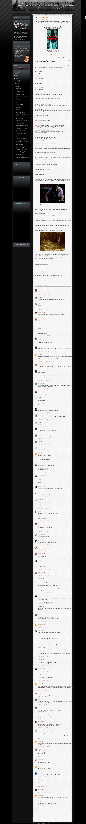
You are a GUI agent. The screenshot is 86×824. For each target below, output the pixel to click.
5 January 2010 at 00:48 (44, 425)
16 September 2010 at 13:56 (45, 770)
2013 (16, 73)
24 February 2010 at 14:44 (44, 671)
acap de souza (40, 312)
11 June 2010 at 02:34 (43, 704)
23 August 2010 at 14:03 (44, 746)
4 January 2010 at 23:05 (44, 294)
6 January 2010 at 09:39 (44, 611)
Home (53, 809)
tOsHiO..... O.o (40, 540)
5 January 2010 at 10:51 (44, 508)
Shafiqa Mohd (40, 453)
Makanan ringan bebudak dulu (21, 126)
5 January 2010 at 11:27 (44, 520)
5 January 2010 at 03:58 (44, 483)
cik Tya (39, 303)
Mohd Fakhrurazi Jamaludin (43, 486)
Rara (39, 422)
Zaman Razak (40, 318)
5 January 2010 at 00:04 (44, 419)
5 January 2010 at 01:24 (44, 438)
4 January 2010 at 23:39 (44, 394)
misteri (45, 19)
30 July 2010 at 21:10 (43, 727)
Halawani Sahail (41, 553)
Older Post (70, 809)
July (17, 81)
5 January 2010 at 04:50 (44, 496)
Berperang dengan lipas (20, 131)
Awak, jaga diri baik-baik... (21, 112)
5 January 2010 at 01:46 (44, 450)
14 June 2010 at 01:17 (43, 718)
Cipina (39, 354)
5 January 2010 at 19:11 (44, 569)
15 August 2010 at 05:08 (44, 738)
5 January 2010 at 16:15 (44, 550)
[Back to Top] (85, 17)
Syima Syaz (40, 428)
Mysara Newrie (40, 624)
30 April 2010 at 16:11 (43, 696)
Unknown (39, 683)
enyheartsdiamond (41, 475)
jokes (42, 19)
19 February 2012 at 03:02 (44, 792)
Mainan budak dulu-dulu (20, 130)
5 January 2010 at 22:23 (44, 575)
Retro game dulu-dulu (20, 94)
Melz (49, 823)
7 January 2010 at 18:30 (44, 621)
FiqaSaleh (40, 721)
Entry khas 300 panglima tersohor (22, 149)
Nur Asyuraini (40, 749)
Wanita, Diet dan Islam (20, 118)
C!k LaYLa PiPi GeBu (42, 707)
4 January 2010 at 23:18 (44, 344)
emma (39, 511)
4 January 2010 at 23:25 (44, 380)
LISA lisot (39, 630)
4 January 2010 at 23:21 (44, 361)
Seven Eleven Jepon (20, 123)
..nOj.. (39, 499)
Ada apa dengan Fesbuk (20, 110)
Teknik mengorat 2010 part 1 (21, 152)
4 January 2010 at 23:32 (44, 388)
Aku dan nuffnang (19, 102)
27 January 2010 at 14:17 (44, 648)
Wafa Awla (40, 789)
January (18, 89)
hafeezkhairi (40, 383)
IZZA (39, 397)
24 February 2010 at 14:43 (44, 665)
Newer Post (36, 809)
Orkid (39, 441)
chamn (39, 408)
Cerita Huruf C (18, 109)
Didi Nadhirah (40, 534)
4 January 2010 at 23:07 (44, 300)
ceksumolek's (40, 572)
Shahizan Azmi (40, 699)
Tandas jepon (18, 101)
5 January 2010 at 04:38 (44, 490)
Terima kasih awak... (20, 91)
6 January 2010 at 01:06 (44, 603)
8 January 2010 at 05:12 (44, 627)
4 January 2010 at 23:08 (44, 309)
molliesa (39, 614)
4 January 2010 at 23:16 (44, 335)
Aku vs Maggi (18, 107)
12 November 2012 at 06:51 (44, 805)
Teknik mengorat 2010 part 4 (21, 140)
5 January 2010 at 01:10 (44, 432)
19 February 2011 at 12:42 (44, 786)
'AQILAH (39, 547)
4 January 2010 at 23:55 (44, 412)
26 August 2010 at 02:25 (44, 763)
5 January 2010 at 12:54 (44, 544)
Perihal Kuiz (18, 92)
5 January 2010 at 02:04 (44, 461)
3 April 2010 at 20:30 (43, 680)
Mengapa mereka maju (20, 154)
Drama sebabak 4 (19, 135)
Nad (38, 693)
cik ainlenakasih (41, 391)
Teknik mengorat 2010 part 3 (21, 147)
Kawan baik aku (19, 97)
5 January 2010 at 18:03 (44, 557)
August (17, 80)
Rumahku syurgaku (19, 144)
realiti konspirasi (42, 823)
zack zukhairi (40, 595)
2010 (16, 78)
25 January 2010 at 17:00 (44, 640)
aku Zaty (39, 560)
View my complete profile (19, 39)
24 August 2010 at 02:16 (44, 756)
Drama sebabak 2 (19, 155)
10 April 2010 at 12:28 (43, 690)
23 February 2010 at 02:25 (44, 656)
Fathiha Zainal (40, 338)
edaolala (39, 447)
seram (48, 19)
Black (39, 370)
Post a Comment (38, 807)
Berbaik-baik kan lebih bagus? (21, 96)
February (18, 88)
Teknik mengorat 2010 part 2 (21, 151)
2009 (16, 160)
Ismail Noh (40, 651)
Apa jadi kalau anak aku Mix (21, 136)
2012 (16, 75)
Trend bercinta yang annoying (21, 128)
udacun (39, 463)
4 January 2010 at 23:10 (44, 315)
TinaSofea (40, 415)
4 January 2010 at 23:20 (44, 351)
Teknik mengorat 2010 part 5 (21, 138)
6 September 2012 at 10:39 (44, 798)
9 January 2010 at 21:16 (44, 633)
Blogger (23, 245)
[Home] (85, 19)
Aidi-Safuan (40, 364)
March (17, 86)
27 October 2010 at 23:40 (44, 776)
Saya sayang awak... (20, 104)
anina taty (39, 759)
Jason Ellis (40, 801)
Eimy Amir (40, 766)
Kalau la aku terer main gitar (21, 133)
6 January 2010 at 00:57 (44, 592)
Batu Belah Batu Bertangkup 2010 (22, 125)
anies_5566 (40, 730)
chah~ (39, 297)
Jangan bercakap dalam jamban (22, 120)
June (17, 83)
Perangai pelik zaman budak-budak (22, 114)
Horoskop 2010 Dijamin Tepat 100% (22, 157)
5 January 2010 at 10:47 (44, 502)
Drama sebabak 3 (43, 17)
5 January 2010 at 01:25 (44, 444)
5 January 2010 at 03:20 (44, 472)
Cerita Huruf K (18, 99)
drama (40, 19)
